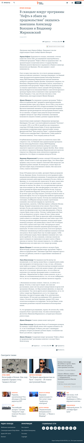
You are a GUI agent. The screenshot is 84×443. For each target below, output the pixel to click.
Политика (15, 392)
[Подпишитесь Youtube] (55, 428)
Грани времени (70, 405)
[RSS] (66, 428)
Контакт (3, 436)
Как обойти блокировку (28, 430)
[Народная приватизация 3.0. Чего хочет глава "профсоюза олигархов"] (33, 394)
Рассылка (24, 433)
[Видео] (67, 3)
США (67, 392)
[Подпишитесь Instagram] (63, 428)
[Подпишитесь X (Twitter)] (51, 428)
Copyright (24, 436)
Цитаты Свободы (35, 375)
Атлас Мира (6, 375)
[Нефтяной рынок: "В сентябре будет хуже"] (61, 406)
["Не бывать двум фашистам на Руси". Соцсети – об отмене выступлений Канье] (42, 366)
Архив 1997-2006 (6, 433)
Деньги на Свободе (44, 392)
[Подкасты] (70, 428)
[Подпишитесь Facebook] (47, 428)
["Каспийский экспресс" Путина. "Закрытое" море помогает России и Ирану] (6, 406)
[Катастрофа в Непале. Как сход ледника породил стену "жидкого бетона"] (14, 366)
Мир (13, 405)
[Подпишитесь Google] (43, 428)
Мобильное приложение (8, 427)
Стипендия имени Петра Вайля (10, 430)
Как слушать (25, 427)
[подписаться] (74, 428)
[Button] (46, 42)
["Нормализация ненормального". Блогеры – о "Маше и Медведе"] (33, 409)
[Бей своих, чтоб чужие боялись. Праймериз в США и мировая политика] (61, 394)
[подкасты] (72, 3)
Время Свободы (25, 8)
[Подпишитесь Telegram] (59, 428)
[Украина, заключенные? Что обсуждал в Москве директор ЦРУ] (6, 394)
